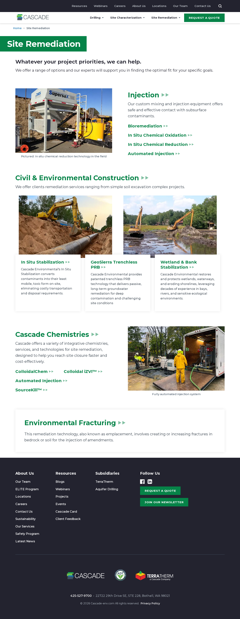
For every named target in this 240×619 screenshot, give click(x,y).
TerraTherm (104, 481)
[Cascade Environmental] (33, 18)
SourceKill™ (28, 389)
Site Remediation (164, 17)
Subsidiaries (107, 473)
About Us (139, 6)
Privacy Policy (150, 603)
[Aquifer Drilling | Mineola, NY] (120, 576)
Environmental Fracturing (70, 423)
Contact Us (202, 6)
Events (61, 504)
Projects (62, 496)
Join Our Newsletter (164, 502)
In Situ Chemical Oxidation (157, 135)
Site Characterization (126, 17)
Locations (159, 6)
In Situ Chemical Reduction (158, 144)
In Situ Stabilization (42, 262)
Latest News (25, 541)
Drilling (95, 17)
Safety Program (27, 534)
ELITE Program (27, 489)
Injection (143, 95)
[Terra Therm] (154, 576)
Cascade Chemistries (52, 334)
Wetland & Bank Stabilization (178, 265)
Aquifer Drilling (106, 489)
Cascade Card (66, 511)
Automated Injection (151, 153)
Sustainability (25, 519)
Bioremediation (145, 126)
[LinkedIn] (150, 481)
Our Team (180, 6)
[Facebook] (142, 481)
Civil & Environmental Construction (77, 178)
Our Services (24, 526)
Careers (119, 6)
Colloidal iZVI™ (80, 371)
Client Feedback (68, 519)
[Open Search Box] (220, 6)
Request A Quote (204, 18)
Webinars (100, 6)
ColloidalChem (31, 371)
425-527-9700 (81, 596)
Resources (79, 6)
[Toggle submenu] (102, 17)
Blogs (60, 481)
